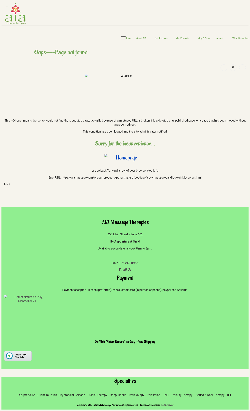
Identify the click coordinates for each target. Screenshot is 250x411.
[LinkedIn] (242, 67)
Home (128, 38)
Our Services (161, 38)
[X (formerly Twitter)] (233, 67)
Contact (220, 38)
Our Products (182, 38)
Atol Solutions (167, 404)
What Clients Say (240, 38)
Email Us (125, 269)
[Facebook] (224, 67)
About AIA (141, 38)
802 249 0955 (128, 263)
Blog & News (204, 38)
